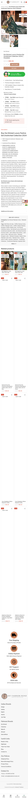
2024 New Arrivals (9, 224)
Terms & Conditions (6, 766)
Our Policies (5, 756)
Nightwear (3, 744)
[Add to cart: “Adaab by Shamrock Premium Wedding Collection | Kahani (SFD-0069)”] (25, 508)
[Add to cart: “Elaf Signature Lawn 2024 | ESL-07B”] (25, 253)
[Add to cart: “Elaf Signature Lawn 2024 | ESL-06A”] (11, 253)
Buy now (14, 68)
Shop (6, 6)
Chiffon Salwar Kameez (19, 225)
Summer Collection (13, 239)
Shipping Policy (5, 759)
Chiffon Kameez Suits (19, 224)
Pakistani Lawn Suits (6, 237)
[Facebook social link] (16, 244)
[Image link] (14, 696)
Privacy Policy (4, 764)
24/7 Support (14, 667)
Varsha (3, 714)
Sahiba (3, 709)
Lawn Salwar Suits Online (15, 232)
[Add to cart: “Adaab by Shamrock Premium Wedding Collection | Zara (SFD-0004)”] (11, 508)
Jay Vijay (3, 717)
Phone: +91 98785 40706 (7, 773)
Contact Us (4, 751)
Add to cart (14, 64)
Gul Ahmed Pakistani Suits (14, 220)
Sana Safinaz (4, 734)
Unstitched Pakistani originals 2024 (16, 241)
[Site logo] (12, 2)
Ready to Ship (4, 741)
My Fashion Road (6, 174)
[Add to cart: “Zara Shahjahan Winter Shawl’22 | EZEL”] (25, 395)
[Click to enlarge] (3, 31)
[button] (2, 22)
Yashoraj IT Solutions (19, 787)
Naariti (2, 712)
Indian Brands (6, 704)
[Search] (21, 2)
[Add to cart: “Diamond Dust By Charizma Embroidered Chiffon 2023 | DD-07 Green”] (25, 278)
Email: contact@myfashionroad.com (10, 776)
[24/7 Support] (14, 661)
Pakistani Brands (7, 721)
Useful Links (5, 739)
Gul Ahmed (6, 51)
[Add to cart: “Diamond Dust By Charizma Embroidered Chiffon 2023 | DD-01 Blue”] (11, 278)
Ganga (2, 707)
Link (14, 116)
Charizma (3, 726)
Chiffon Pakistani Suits (7, 225)
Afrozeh (3, 732)
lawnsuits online (12, 234)
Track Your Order (5, 746)
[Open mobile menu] (1, 2)
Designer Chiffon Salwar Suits (8, 227)
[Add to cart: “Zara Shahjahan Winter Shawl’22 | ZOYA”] (11, 395)
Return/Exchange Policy (7, 761)
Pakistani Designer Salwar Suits (18, 236)
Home (2, 6)
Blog (2, 749)
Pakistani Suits (16, 237)
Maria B (3, 729)
